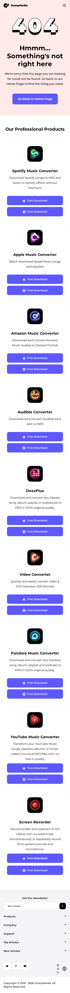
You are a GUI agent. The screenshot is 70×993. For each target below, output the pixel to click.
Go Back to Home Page (35, 99)
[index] (16, 5)
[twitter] (7, 966)
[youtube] (25, 966)
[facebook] (16, 966)
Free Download (37, 200)
